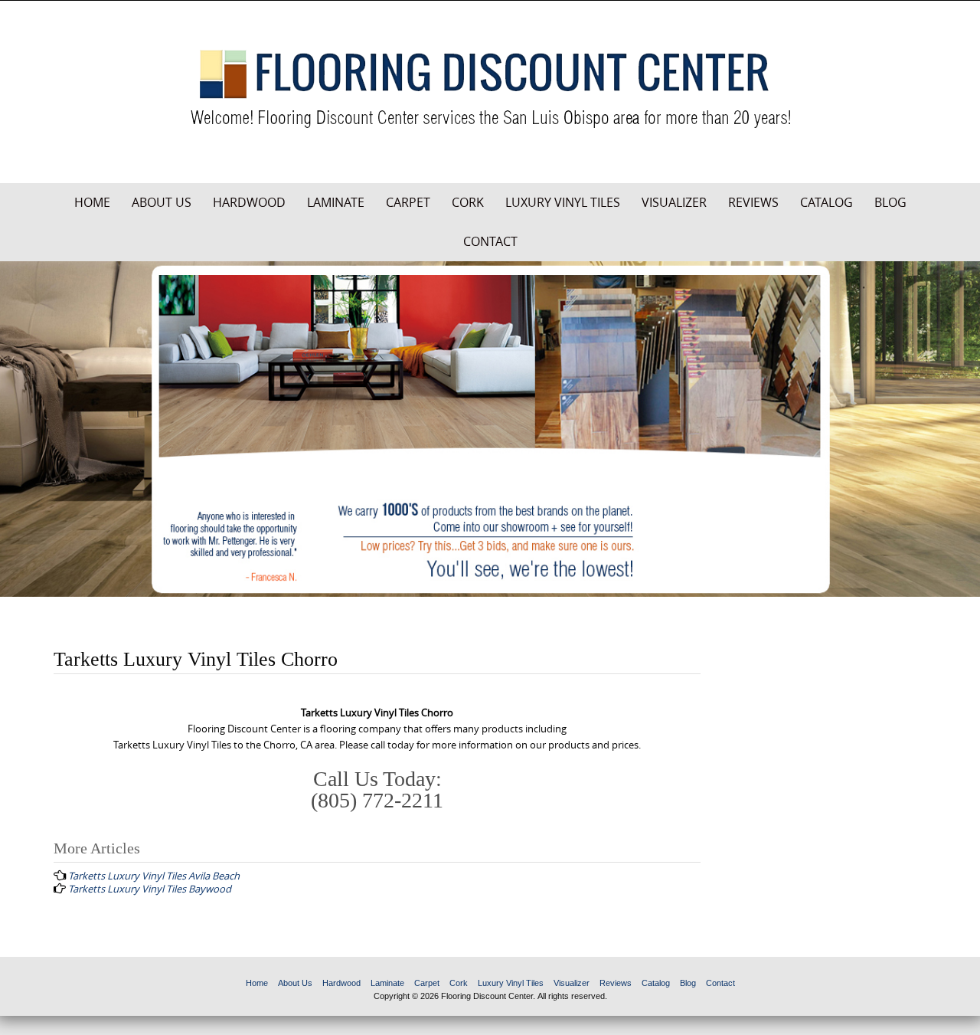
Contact (490, 241)
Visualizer (674, 202)
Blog (890, 202)
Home (92, 202)
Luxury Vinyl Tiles (562, 202)
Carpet (408, 202)
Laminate (335, 202)
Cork (468, 202)
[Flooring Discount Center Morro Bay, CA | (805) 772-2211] (490, 89)
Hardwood (249, 202)
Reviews (753, 202)
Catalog (826, 202)
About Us (161, 202)
